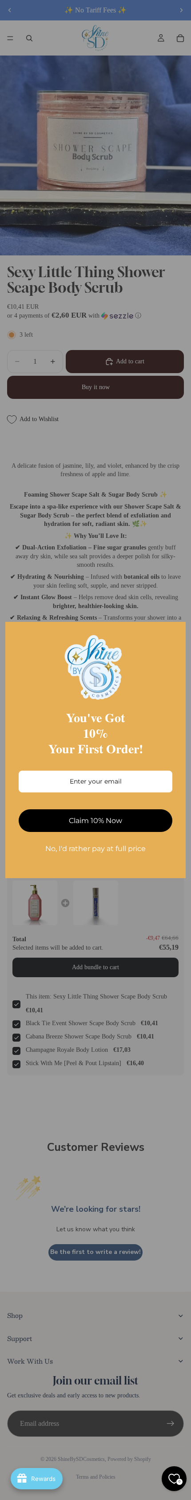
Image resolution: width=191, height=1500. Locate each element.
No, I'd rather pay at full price (95, 848)
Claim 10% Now (95, 820)
